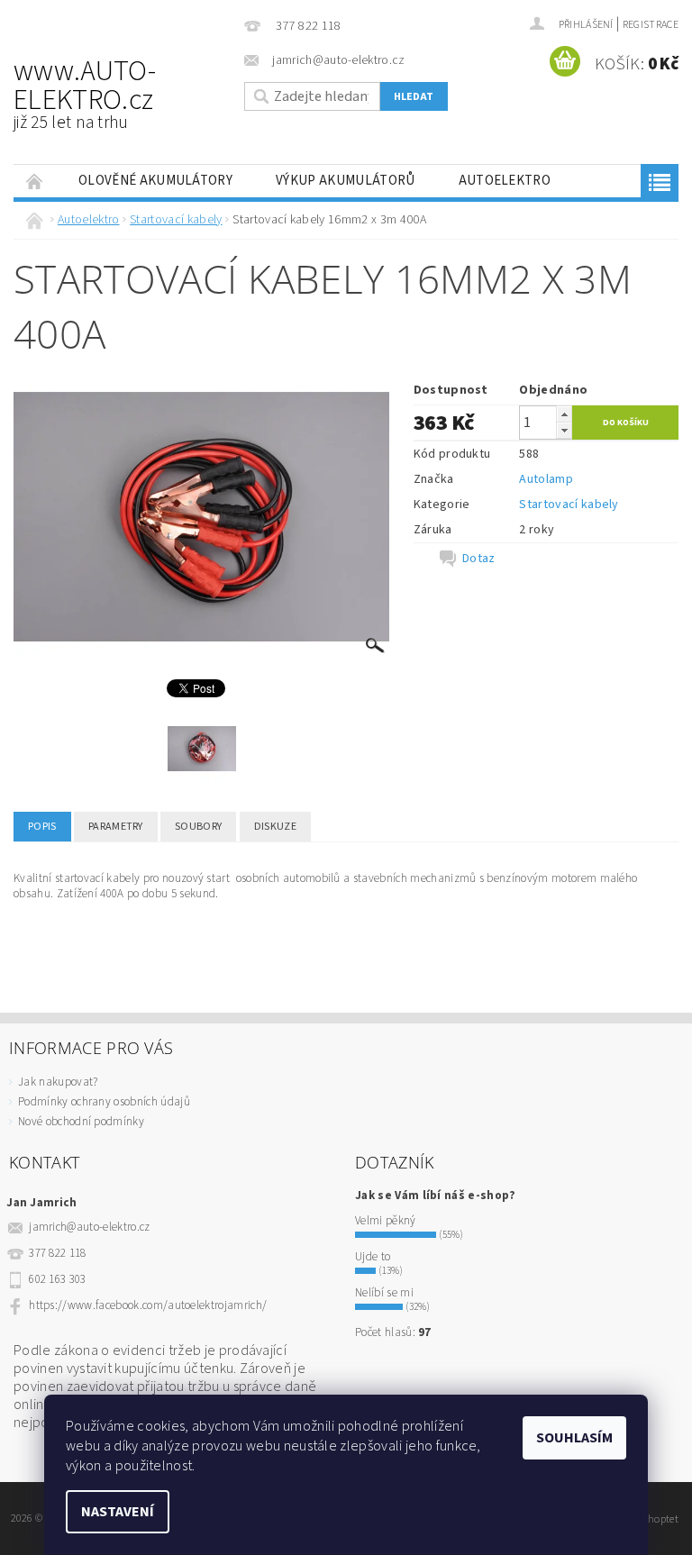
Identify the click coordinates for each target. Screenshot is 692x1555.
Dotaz (479, 558)
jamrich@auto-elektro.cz (89, 1227)
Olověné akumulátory (155, 180)
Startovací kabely (568, 505)
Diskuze (275, 826)
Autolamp (546, 479)
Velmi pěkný (385, 1221)
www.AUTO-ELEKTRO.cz (85, 92)
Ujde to (372, 1257)
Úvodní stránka (35, 180)
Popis (42, 826)
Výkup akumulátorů (345, 180)
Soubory (198, 826)
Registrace (650, 24)
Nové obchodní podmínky (81, 1122)
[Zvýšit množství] (564, 414)
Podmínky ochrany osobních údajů (104, 1102)
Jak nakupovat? (57, 1082)
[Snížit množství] (564, 430)
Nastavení (117, 1512)
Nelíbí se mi (384, 1293)
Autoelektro (505, 180)
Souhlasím (574, 1438)
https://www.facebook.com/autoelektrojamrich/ (148, 1305)
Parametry (115, 826)
